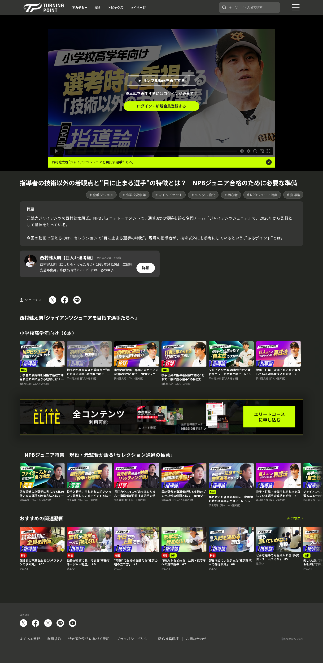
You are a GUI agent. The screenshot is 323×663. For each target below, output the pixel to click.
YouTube (72, 623)
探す (98, 7)
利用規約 (54, 638)
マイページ (138, 7)
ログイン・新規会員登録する (161, 106)
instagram (48, 623)
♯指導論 (293, 194)
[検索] (224, 7)
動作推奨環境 (168, 638)
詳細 (145, 267)
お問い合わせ (196, 638)
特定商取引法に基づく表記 (89, 638)
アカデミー (79, 7)
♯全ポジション (101, 194)
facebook (35, 623)
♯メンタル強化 (203, 194)
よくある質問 (30, 638)
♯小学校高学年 (134, 194)
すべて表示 (294, 518)
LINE (60, 623)
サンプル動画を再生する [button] (164, 80)
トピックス (115, 7)
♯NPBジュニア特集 (262, 194)
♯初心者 (231, 194)
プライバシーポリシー (134, 638)
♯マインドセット (169, 194)
